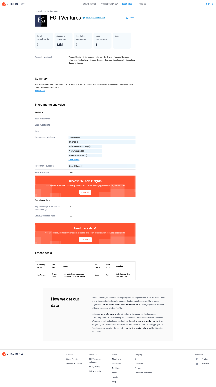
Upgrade (85, 240)
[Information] (46, 209)
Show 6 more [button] (74, 160)
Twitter (205, 359)
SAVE (132, 18)
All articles (116, 359)
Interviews (116, 363)
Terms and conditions (143, 372)
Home (37, 11)
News (114, 372)
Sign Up (85, 192)
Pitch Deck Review (109, 4)
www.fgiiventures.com (95, 18)
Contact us (139, 363)
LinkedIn (205, 363)
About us (138, 359)
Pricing (142, 4)
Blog (114, 381)
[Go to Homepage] (13, 4)
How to (115, 377)
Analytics (115, 368)
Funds (43, 11)
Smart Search (89, 4)
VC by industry (95, 371)
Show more (40, 90)
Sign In (209, 4)
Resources (127, 4)
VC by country (94, 366)
